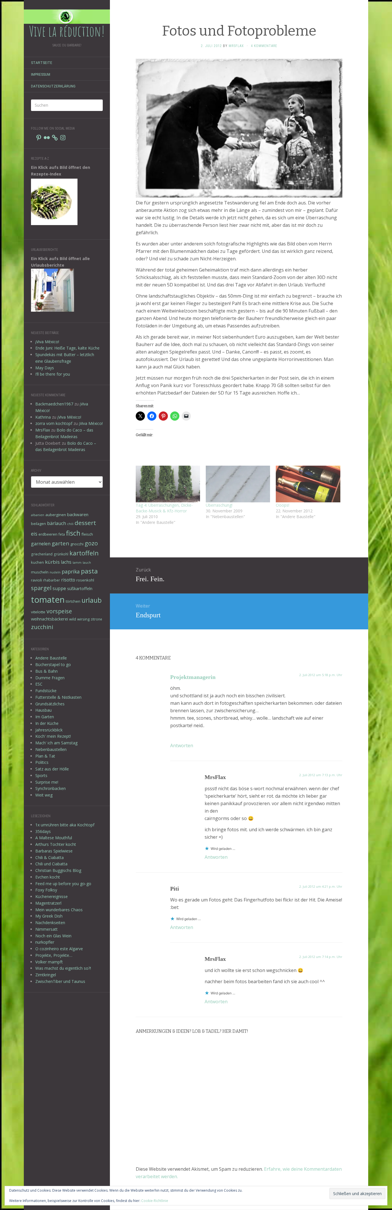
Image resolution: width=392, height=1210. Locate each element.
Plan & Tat (45, 756)
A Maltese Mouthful (53, 837)
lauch (87, 563)
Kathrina (43, 417)
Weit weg (44, 795)
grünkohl (61, 554)
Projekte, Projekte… (53, 955)
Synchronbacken (50, 788)
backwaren (77, 514)
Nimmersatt (46, 929)
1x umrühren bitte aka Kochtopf (64, 825)
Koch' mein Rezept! (53, 736)
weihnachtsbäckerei (49, 619)
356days (43, 831)
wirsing (83, 619)
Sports (41, 775)
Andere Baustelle (51, 658)
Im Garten (44, 716)
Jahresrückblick (49, 730)
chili (70, 524)
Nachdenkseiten (50, 922)
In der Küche (47, 723)
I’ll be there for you (52, 374)
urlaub (91, 600)
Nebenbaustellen (51, 749)
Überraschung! (219, 505)
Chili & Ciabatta (49, 857)
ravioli (36, 580)
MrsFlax (42, 430)
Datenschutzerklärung (53, 86)
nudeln (55, 572)
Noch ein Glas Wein (53, 935)
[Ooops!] (308, 484)
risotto (68, 580)
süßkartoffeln (79, 588)
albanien (37, 515)
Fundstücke (46, 690)
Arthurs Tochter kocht (55, 844)
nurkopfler (44, 942)
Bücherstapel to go (53, 664)
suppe (59, 588)
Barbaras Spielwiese (54, 851)
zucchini (42, 627)
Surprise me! (46, 782)
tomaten (48, 599)
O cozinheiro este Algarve (59, 948)
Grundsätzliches (50, 704)
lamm (77, 563)
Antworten (181, 745)
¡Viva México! (47, 341)
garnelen (41, 543)
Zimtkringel (45, 974)
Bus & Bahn (46, 671)
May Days (44, 367)
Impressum (40, 75)
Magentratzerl (48, 903)
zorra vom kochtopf (53, 423)
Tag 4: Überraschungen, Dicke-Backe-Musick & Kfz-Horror (164, 508)
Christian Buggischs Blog (58, 870)
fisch (73, 533)
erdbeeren (47, 534)
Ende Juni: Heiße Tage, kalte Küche (67, 348)
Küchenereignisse (51, 896)
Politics (41, 762)
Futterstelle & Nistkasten (58, 697)
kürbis (52, 562)
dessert (85, 523)
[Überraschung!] (238, 484)
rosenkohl (85, 580)
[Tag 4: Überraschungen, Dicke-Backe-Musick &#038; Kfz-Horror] (168, 484)
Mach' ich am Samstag (56, 742)
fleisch (87, 534)
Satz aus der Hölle (52, 769)
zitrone (96, 619)
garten (60, 543)
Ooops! (282, 505)
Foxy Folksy (46, 890)
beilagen (38, 523)
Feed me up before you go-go (63, 883)
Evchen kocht (47, 877)
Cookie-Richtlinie (154, 1200)
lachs (66, 562)
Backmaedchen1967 (54, 404)
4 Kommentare (264, 46)
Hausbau (43, 710)
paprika (71, 571)
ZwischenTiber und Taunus (60, 981)
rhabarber (51, 580)
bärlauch (56, 523)
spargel (41, 588)
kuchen (37, 562)
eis (34, 533)
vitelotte (38, 611)
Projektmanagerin (193, 677)
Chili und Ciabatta (51, 863)
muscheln (39, 572)
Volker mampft (49, 962)
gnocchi (77, 544)
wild (72, 619)
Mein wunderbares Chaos (59, 909)
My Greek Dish (49, 916)
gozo (91, 543)
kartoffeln (84, 553)
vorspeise (59, 611)
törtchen (73, 601)
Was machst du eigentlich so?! (63, 968)
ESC (38, 684)
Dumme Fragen (50, 677)
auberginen (55, 514)
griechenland (42, 554)
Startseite (41, 63)
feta (62, 534)
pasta (89, 571)
